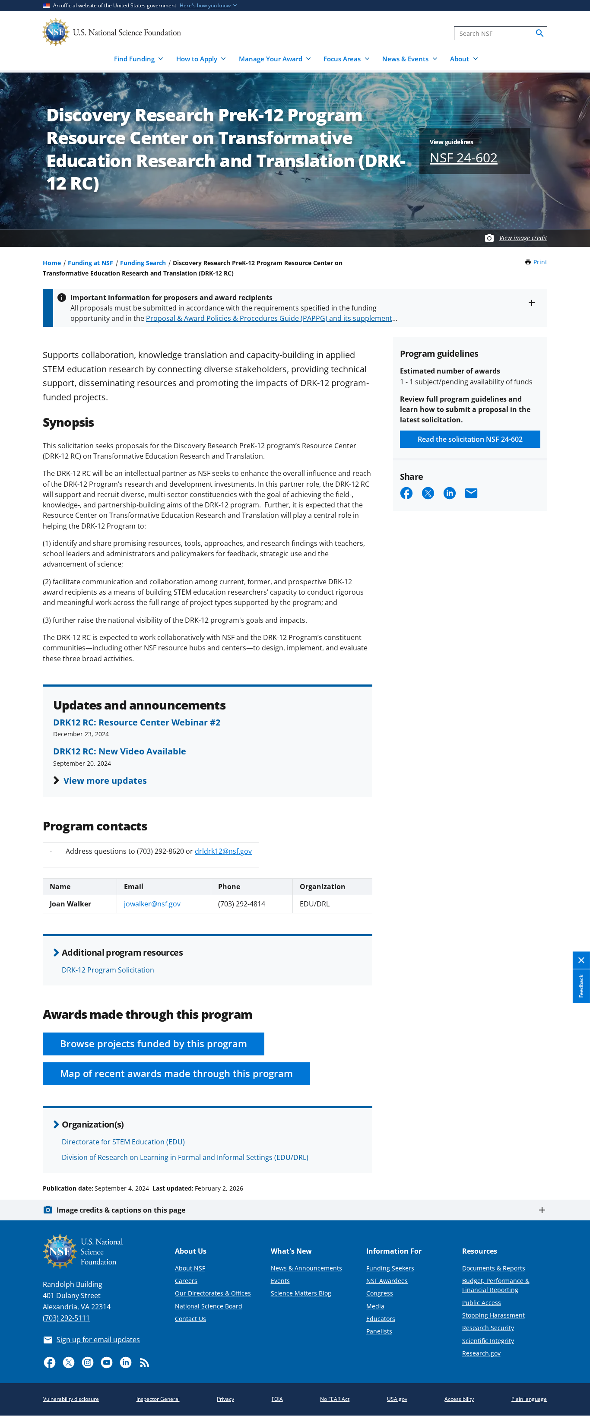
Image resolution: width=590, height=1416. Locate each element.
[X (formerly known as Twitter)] (69, 1362)
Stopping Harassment (493, 1315)
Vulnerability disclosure (71, 1399)
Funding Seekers (390, 1268)
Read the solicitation (470, 439)
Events (280, 1281)
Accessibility (459, 1399)
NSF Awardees (387, 1281)
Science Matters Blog (301, 1293)
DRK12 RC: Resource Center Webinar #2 (136, 722)
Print (540, 262)
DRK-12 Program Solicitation (108, 970)
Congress (379, 1293)
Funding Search (143, 263)
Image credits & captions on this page (121, 1210)
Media (375, 1306)
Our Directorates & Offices (213, 1293)
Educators (380, 1319)
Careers (186, 1281)
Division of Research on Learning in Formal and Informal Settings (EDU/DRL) (185, 1157)
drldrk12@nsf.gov (223, 851)
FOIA (277, 1399)
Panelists (379, 1331)
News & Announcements (306, 1268)
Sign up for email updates (98, 1339)
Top (571, 1155)
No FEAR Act (334, 1399)
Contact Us (190, 1319)
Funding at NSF (90, 263)
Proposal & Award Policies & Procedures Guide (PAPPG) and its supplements (271, 318)
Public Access (481, 1303)
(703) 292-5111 (66, 1318)
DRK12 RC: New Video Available (119, 751)
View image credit (523, 238)
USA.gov (397, 1399)
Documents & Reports (493, 1268)
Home (52, 263)
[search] (540, 33)
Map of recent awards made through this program (176, 1073)
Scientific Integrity (488, 1341)
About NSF (190, 1268)
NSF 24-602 (464, 157)
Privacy (225, 1399)
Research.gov (481, 1353)
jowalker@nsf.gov (152, 904)
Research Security (488, 1328)
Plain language (529, 1399)
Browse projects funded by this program (153, 1043)
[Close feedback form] (581, 960)
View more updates (105, 780)
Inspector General (158, 1399)
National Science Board (208, 1306)
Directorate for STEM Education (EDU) (123, 1142)
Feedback (581, 986)
